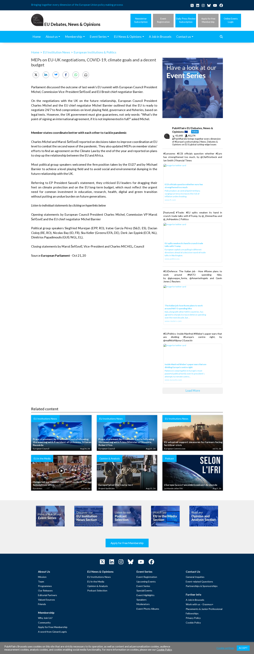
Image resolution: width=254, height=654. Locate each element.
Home (35, 52)
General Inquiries (195, 576)
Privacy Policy (193, 617)
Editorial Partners (47, 595)
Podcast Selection (97, 590)
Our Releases (45, 590)
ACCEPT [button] (243, 648)
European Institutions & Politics (95, 52)
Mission (42, 576)
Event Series (143, 586)
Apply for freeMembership (208, 20)
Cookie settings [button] (225, 648)
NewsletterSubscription (141, 20)
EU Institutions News (99, 576)
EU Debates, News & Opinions (72, 24)
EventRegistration (163, 20)
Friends (42, 604)
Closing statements (44, 246)
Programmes (45, 586)
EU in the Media (95, 581)
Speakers (142, 599)
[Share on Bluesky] (56, 75)
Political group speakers (47, 228)
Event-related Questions (199, 581)
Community (44, 622)
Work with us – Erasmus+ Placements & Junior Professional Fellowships (204, 609)
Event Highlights (145, 595)
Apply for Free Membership (127, 543)
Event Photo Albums (148, 608)
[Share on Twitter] (36, 75)
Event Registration (147, 576)
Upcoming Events (146, 581)
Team (41, 581)
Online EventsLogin (231, 20)
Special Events (144, 590)
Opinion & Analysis (97, 586)
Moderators (143, 604)
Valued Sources (46, 599)
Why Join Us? (45, 617)
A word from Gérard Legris (52, 631)
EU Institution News (56, 52)
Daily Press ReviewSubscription (185, 20)
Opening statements (45, 214)
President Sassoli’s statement (74, 183)
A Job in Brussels (195, 599)
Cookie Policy (193, 622)
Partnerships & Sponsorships (202, 586)
